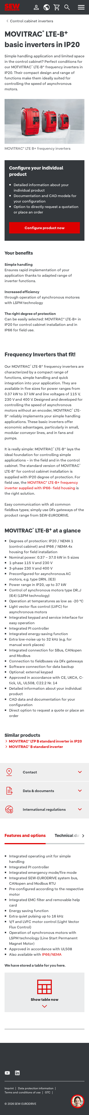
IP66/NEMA (52, 954)
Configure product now (45, 228)
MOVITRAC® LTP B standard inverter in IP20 (45, 741)
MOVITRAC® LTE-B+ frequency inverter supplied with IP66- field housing (41, 485)
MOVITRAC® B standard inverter (36, 746)
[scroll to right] (83, 836)
